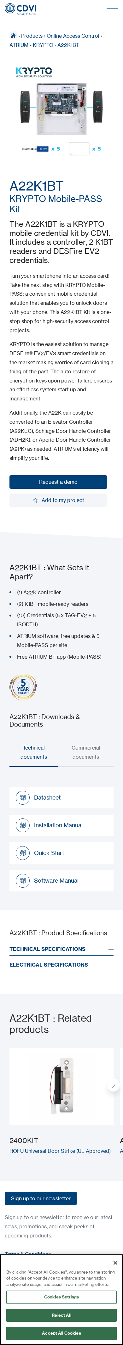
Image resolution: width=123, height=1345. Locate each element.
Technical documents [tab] (33, 752)
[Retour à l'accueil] (20, 9)
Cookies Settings (61, 1296)
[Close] (115, 1263)
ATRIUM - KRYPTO (31, 45)
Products (32, 36)
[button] (113, 1085)
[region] (61, 1299)
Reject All (61, 1315)
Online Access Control (73, 36)
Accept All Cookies (61, 1333)
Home (13, 35)
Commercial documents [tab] (86, 752)
